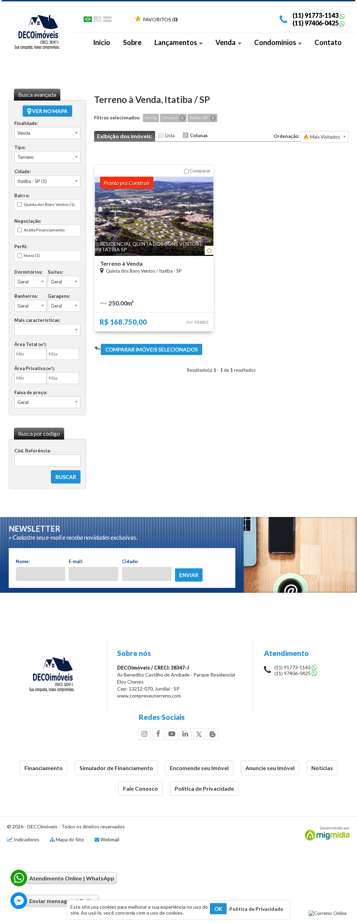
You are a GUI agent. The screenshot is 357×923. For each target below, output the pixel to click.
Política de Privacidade (204, 788)
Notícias (322, 768)
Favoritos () (160, 19)
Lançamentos (176, 42)
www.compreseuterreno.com (149, 696)
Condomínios (275, 42)
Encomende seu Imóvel (199, 768)
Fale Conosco (140, 788)
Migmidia (325, 834)
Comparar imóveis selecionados (151, 349)
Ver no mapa (49, 111)
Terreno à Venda (121, 263)
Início (101, 42)
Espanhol (107, 20)
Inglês (97, 20)
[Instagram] (145, 734)
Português (88, 20)
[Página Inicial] (37, 53)
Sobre (132, 42)
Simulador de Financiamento (116, 768)
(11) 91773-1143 (316, 15)
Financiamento (43, 768)
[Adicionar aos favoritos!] (209, 250)
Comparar (200, 170)
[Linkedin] (185, 734)
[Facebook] (158, 734)
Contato (328, 42)
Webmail (109, 839)
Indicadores (26, 839)
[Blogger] (213, 734)
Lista (170, 135)
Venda (226, 42)
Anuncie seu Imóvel (270, 768)
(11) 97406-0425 (316, 23)
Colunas (199, 135)
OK (218, 909)
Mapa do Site (70, 839)
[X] (199, 734)
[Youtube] (172, 734)
